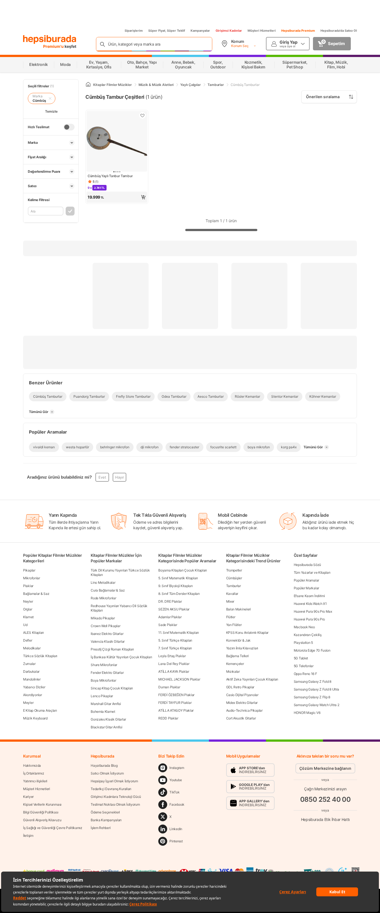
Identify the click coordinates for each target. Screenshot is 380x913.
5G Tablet (301, 658)
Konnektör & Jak (238, 640)
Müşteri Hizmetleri (262, 31)
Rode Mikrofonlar (103, 598)
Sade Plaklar (167, 625)
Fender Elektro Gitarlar (107, 672)
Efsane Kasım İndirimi (309, 596)
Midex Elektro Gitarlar (242, 703)
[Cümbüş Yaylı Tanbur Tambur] (117, 142)
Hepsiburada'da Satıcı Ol (338, 31)
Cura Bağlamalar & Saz (108, 590)
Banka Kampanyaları (106, 820)
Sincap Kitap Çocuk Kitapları (112, 688)
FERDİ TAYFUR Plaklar (174, 703)
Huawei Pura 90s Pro (309, 619)
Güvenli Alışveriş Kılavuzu (42, 820)
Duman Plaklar (169, 687)
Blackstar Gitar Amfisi (106, 727)
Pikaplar (29, 570)
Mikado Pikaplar (103, 618)
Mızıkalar (233, 671)
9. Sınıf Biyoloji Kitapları (175, 586)
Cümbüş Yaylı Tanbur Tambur (110, 176)
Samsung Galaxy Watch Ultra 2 (316, 705)
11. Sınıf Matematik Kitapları (178, 632)
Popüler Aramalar (306, 580)
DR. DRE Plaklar (170, 601)
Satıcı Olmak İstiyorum (107, 773)
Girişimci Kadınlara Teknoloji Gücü (116, 797)
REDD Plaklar (168, 718)
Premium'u (54, 46)
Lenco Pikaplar (102, 696)
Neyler (28, 601)
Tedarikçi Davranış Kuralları (111, 789)
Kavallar (232, 594)
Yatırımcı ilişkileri (35, 781)
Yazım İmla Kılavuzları (242, 648)
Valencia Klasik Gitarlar (108, 641)
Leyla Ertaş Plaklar (172, 656)
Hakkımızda (32, 765)
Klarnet (28, 617)
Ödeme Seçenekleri (105, 812)
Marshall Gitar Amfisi (106, 704)
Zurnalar (29, 664)
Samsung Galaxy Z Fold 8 (312, 681)
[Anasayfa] (88, 84)
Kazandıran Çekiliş (308, 635)
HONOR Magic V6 (307, 713)
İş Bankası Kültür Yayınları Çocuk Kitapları (121, 657)
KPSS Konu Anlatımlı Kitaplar (247, 632)
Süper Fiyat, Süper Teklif (166, 31)
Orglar (27, 609)
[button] (117, 197)
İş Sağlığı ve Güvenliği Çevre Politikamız (52, 828)
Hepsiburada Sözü (307, 565)
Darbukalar (31, 671)
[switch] (69, 127)
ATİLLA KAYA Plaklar (173, 671)
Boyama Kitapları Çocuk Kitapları (182, 570)
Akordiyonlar (32, 695)
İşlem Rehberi (100, 828)
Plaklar (28, 586)
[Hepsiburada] (49, 39)
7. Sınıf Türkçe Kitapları (175, 648)
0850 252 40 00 (325, 799)
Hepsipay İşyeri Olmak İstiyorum (114, 781)
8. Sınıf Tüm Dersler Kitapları (178, 594)
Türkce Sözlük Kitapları (40, 656)
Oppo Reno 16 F (305, 674)
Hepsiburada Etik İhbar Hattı (325, 819)
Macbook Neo (304, 627)
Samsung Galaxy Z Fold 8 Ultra (316, 689)
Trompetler (234, 570)
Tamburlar (233, 586)
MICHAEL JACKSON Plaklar (179, 679)
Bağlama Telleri (237, 656)
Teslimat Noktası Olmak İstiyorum (115, 804)
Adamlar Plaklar (170, 617)
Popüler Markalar (306, 588)
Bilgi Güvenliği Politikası (40, 812)
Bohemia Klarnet (103, 711)
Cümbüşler (234, 578)
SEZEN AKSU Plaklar (173, 609)
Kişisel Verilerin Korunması (42, 804)
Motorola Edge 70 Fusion (312, 650)
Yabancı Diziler (34, 687)
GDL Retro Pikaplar (240, 687)
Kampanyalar (200, 31)
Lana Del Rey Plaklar (173, 664)
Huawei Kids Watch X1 (310, 604)
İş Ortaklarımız (33, 773)
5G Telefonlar (304, 666)
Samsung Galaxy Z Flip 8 (312, 697)
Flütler (230, 617)
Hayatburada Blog (104, 765)
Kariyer (28, 797)
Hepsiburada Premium (298, 31)
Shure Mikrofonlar (104, 665)
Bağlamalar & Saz (36, 594)
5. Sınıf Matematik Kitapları (178, 578)
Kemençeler (235, 664)
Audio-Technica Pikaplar (244, 710)
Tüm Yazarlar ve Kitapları (312, 572)
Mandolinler (32, 679)
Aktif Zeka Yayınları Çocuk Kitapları (252, 679)
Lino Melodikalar (103, 582)
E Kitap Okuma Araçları (40, 710)
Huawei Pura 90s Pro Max (313, 611)
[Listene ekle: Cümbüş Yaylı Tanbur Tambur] (142, 115)
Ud (25, 625)
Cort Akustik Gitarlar (241, 718)
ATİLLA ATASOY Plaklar (176, 710)
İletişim (28, 835)
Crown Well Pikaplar (105, 626)
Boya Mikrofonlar (103, 680)
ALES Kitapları (33, 632)
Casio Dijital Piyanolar (242, 695)
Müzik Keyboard (35, 718)
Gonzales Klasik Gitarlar (108, 719)
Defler (27, 640)
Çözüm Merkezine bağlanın (325, 768)
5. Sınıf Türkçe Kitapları (175, 640)
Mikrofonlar (31, 578)
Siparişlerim (134, 31)
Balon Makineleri (238, 609)
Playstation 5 (303, 642)
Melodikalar (32, 648)
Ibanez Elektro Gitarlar (107, 634)
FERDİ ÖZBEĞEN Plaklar (176, 695)
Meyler (28, 703)
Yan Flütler (234, 625)
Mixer (230, 601)
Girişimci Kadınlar (229, 31)
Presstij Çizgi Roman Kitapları (112, 649)
